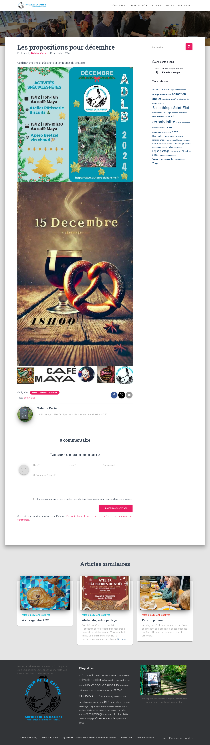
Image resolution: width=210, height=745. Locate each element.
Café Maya (167, 113)
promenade (156, 147)
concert (169, 116)
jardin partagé (159, 140)
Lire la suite (122, 639)
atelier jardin (183, 99)
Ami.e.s (168, 5)
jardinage (179, 137)
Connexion (126, 738)
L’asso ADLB (118, 5)
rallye (170, 147)
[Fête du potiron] (165, 592)
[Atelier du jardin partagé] (105, 592)
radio (164, 147)
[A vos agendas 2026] (45, 592)
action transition (161, 89)
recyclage (178, 147)
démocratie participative (161, 132)
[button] (124, 5)
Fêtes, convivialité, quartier (44, 392)
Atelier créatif (169, 99)
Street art (187, 151)
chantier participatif (179, 113)
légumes (186, 140)
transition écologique (168, 155)
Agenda (155, 5)
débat (169, 127)
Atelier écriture (158, 103)
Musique (162, 144)
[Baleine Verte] (25, 414)
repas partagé (160, 151)
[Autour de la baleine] (32, 5)
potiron (178, 143)
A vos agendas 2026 (36, 620)
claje (154, 116)
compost (160, 116)
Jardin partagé (137, 5)
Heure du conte (160, 136)
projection (186, 143)
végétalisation (180, 160)
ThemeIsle (188, 738)
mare (155, 143)
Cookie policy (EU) (28, 738)
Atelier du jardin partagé (99, 620)
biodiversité (157, 113)
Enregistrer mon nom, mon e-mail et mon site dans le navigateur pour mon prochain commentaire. (85, 499)
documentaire (158, 127)
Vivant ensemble (162, 159)
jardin (172, 137)
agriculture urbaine (178, 90)
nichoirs (170, 144)
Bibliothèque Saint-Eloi (170, 108)
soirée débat (175, 151)
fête (175, 132)
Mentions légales (145, 738)
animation (179, 94)
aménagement (165, 94)
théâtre (155, 155)
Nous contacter (50, 738)
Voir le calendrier (160, 81)
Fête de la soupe (171, 72)
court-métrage (183, 122)
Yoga (155, 163)
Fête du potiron (153, 620)
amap (155, 94)
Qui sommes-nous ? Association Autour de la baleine (89, 738)
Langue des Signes (174, 140)
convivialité (29, 398)
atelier (156, 99)
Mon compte (184, 5)
